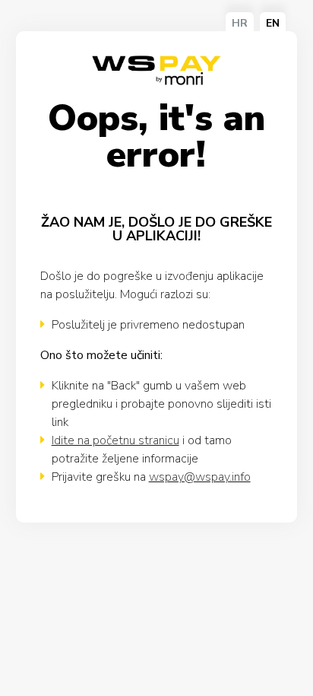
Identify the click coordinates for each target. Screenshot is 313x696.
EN (273, 23)
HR (240, 23)
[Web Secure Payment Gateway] (156, 71)
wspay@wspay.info (200, 477)
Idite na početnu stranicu (115, 440)
